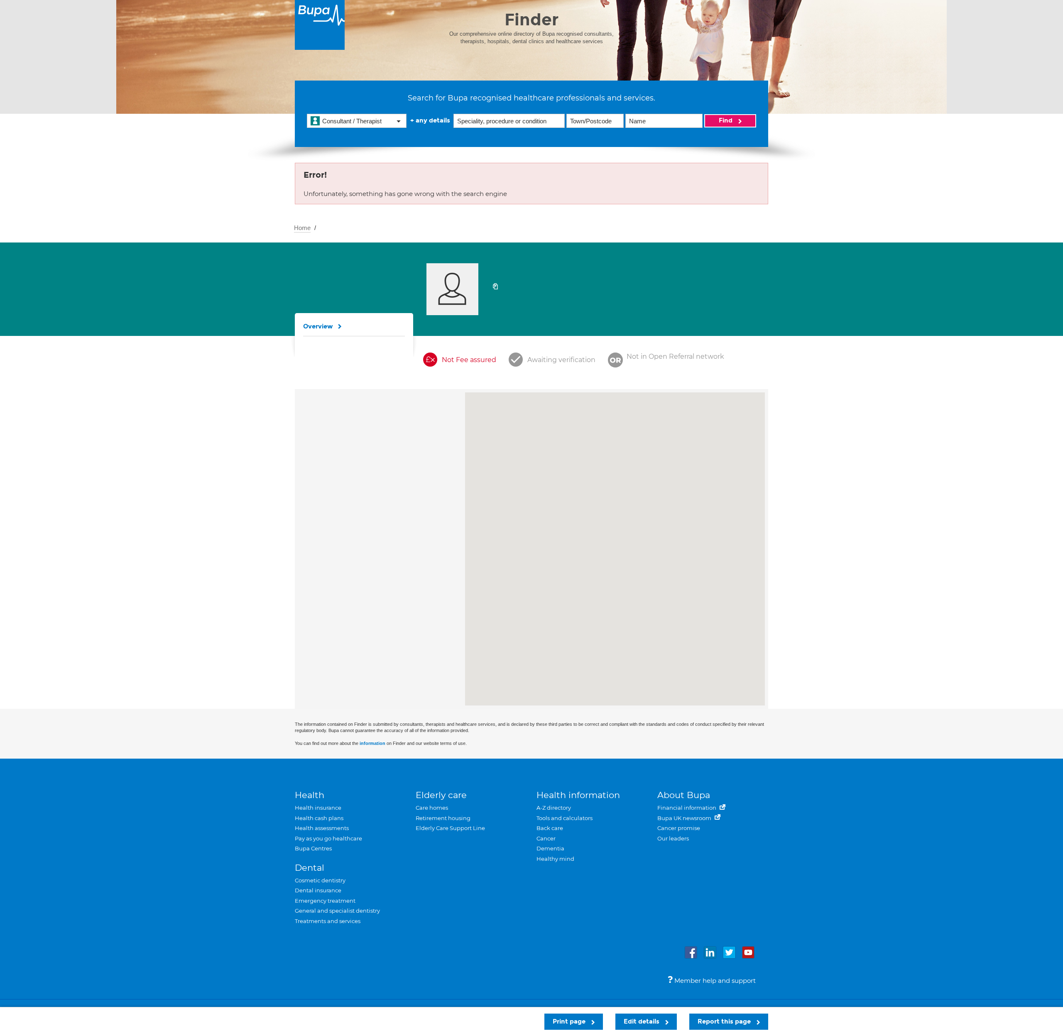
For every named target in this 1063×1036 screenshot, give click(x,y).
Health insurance (318, 807)
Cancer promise (678, 828)
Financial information (687, 807)
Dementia (550, 848)
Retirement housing (443, 818)
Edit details (642, 1021)
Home (302, 227)
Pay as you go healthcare (328, 838)
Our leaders (673, 838)
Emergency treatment (325, 900)
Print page (570, 1021)
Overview (318, 326)
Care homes (432, 807)
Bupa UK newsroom (685, 818)
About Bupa (683, 795)
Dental (309, 867)
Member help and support (714, 981)
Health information (578, 795)
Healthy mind (555, 858)
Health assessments (322, 828)
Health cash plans (319, 818)
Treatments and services (327, 921)
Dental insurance (318, 890)
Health (309, 795)
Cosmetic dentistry (320, 880)
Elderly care (441, 795)
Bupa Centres (313, 848)
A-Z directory (553, 807)
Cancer (546, 838)
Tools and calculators (564, 818)
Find (726, 120)
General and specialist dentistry (337, 910)
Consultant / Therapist (352, 121)
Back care (549, 828)
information (372, 743)
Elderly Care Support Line (450, 828)
